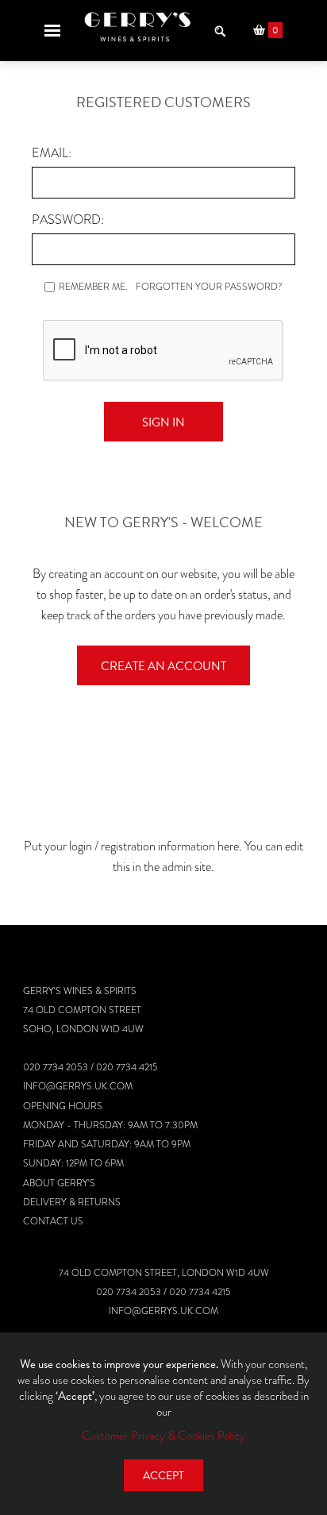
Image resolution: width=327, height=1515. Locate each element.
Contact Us (53, 1221)
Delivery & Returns (72, 1202)
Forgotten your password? (209, 286)
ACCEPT (163, 1475)
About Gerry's (59, 1183)
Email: (51, 153)
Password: (68, 219)
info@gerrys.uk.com (78, 1086)
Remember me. (93, 286)
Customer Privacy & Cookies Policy (163, 1436)
